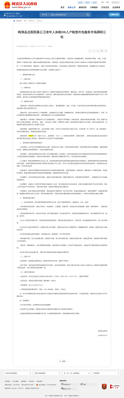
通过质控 (36, 115)
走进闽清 (116, 7)
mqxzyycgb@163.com (36, 285)
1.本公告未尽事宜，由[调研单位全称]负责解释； (36, 305)
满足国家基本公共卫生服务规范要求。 (54, 115)
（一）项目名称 (25, 79)
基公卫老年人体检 (26, 83)
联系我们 (7, 381)
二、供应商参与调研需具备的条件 (31, 143)
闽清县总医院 (102, 331)
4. (20, 289)
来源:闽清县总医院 (22, 46)
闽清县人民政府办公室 (32, 388)
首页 (62, 7)
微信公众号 (67, 389)
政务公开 (72, 7)
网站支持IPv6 (115, 2)
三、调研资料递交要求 (27, 198)
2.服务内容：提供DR (27, 112)
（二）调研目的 (25, 87)
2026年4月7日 (102, 335)
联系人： (58, 289)
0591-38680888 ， (49, 289)
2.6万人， (44, 136)
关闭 (63, 361)
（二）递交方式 (25, 256)
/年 (36, 136)
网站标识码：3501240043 (12, 385)
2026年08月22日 (9, 13)
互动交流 (105, 7)
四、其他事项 (24, 300)
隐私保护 (39, 381)
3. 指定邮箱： (24, 285)
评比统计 (31, 381)
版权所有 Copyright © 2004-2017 (14, 388)
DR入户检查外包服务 (39, 83)
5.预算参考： (24, 136)
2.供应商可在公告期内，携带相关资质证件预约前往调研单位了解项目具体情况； (47, 309)
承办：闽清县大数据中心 (71, 395)
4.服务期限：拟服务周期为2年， (31, 129)
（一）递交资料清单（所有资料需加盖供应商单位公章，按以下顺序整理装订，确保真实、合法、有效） (55, 202)
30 (56, 136)
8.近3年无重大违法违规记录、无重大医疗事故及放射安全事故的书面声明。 (45, 252)
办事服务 (94, 7)
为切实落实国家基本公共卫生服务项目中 (30, 58)
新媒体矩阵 (63, 380)
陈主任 (63, 289)
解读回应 (83, 7)
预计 (39, 136)
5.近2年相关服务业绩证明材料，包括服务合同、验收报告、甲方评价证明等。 (46, 234)
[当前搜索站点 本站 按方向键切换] (46, 14)
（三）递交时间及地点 (27, 272)
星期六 (18, 13)
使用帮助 (23, 381)
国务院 (80, 2)
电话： (41, 289)
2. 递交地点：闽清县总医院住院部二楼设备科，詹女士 (38, 280)
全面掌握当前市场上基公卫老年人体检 (33, 92)
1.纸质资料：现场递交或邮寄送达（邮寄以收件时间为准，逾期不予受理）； (45, 261)
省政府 (87, 2)
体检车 (36, 112)
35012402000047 (51, 385)
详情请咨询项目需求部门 (29, 289)
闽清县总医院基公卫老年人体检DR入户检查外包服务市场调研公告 (62, 34)
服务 (66, 136)
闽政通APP (67, 384)
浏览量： (50, 46)
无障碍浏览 (114, 15)
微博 (84, 384)
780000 (30, 136)
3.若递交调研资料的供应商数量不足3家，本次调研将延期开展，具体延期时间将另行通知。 (50, 313)
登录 (102, 2)
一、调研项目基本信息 (27, 74)
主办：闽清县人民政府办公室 (53, 395)
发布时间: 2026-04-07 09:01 (38, 46)
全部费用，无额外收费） (76, 136)
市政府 (95, 2)
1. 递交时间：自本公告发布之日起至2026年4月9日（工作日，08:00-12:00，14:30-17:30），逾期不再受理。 (55, 276)
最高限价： (52, 136)
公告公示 (39, 21)
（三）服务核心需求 (26, 101)
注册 (107, 2)
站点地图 (15, 381)
